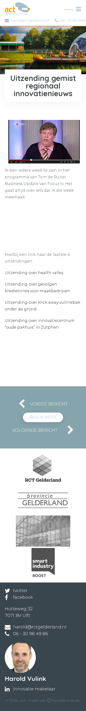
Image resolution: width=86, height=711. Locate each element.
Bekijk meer (43, 417)
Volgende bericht (35, 430)
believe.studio (69, 700)
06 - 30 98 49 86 (73, 20)
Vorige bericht (49, 404)
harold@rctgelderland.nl (30, 20)
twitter (20, 590)
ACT (13, 5)
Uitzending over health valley (34, 272)
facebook (23, 597)
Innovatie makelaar (34, 689)
